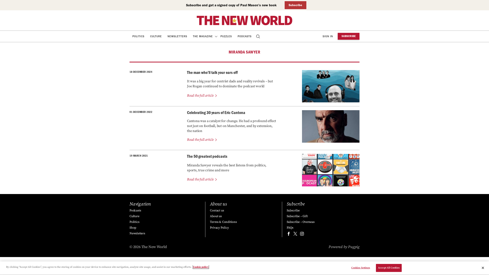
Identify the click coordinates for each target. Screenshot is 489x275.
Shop (133, 228)
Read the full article (200, 95)
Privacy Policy (219, 228)
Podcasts (245, 36)
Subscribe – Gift (297, 216)
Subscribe (295, 5)
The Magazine (203, 36)
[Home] (244, 20)
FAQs (290, 228)
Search (258, 36)
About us (216, 216)
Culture (156, 36)
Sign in (328, 36)
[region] (244, 268)
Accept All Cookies (389, 267)
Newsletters (177, 36)
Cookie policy (201, 267)
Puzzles (226, 36)
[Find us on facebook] (289, 234)
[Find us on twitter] (295, 234)
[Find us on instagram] (302, 234)
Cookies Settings (360, 267)
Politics (138, 36)
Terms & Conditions (223, 222)
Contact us (217, 210)
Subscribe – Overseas (301, 222)
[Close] (483, 268)
